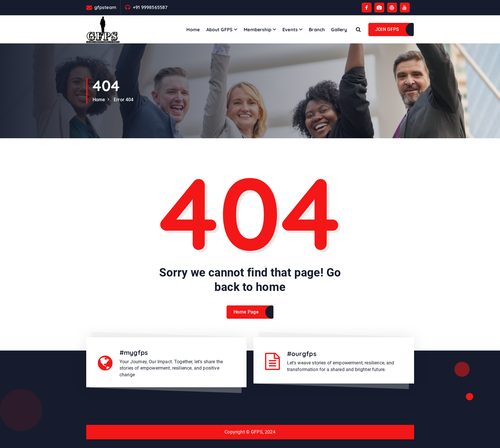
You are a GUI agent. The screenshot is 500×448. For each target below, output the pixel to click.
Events (290, 29)
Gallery (339, 29)
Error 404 (123, 99)
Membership (257, 29)
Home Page (246, 312)
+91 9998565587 (150, 7)
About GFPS (219, 29)
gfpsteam (105, 7)
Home (193, 29)
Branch (317, 29)
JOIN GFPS (387, 29)
